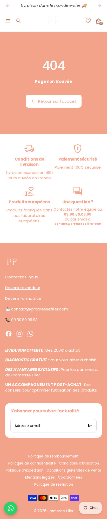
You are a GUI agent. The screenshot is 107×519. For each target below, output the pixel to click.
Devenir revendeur (22, 287)
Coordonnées (70, 477)
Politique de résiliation (53, 484)
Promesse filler (60, 511)
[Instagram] (19, 333)
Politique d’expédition (24, 470)
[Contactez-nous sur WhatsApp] (10, 508)
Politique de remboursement (53, 456)
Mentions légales (40, 477)
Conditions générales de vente (73, 470)
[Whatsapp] (30, 333)
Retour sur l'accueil (53, 101)
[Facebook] (8, 333)
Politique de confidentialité (32, 463)
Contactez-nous (21, 277)
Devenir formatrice (23, 298)
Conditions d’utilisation (79, 463)
